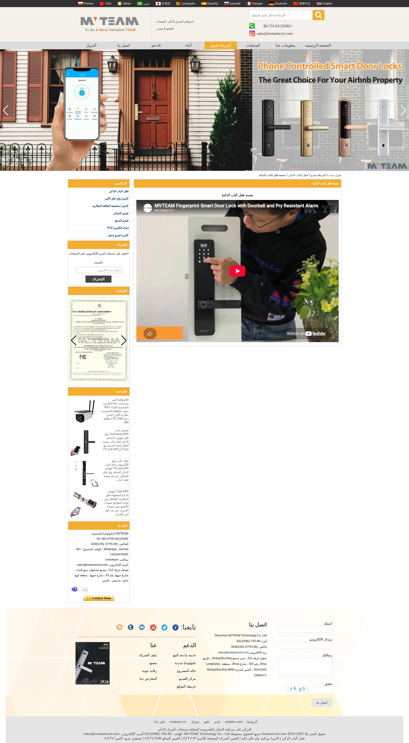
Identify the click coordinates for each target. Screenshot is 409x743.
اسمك (328, 623)
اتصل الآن (99, 598)
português (188, 3)
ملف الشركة (148, 655)
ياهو (206, 722)
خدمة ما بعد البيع (184, 655)
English (327, 3)
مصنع (153, 663)
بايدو (217, 722)
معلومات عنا (285, 45)
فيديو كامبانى (121, 213)
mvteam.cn (178, 722)
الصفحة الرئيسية (318, 45)
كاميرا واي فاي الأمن (117, 198)
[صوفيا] (74, 589)
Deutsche (281, 3)
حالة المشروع (186, 671)
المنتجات (253, 45)
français (258, 3)
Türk (108, 3)
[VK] (142, 627)
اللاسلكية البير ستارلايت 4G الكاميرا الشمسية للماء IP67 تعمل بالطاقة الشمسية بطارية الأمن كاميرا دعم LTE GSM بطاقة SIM (115, 411)
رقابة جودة (149, 671)
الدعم (155, 45)
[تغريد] (164, 627)
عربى (146, 3)
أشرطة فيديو (221, 45)
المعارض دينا (148, 678)
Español (212, 3)
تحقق (328, 684)
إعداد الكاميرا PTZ (118, 228)
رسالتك (327, 655)
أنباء (188, 45)
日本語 (166, 3)
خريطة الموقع (186, 686)
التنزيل (91, 45)
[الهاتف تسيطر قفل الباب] (204, 170)
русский (235, 3)
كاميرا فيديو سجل (118, 235)
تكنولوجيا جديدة (185, 663)
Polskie (88, 3)
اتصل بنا (123, 45)
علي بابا (159, 722)
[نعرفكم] (131, 627)
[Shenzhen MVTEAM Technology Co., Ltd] (113, 23)
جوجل (195, 722)
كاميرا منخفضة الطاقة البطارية (111, 206)
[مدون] (120, 627)
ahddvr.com (234, 722)
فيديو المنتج (122, 220)
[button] (5, 110)
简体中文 (305, 3)
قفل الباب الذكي (298, 175)
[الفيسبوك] (175, 627)
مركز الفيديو (187, 678)
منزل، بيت (335, 175)
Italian (127, 3)
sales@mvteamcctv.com (275, 34)
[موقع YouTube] (153, 627)
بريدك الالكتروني (320, 639)
